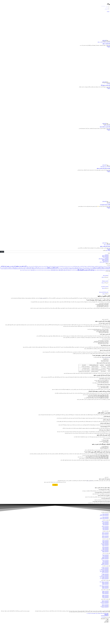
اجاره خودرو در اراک (105, 524)
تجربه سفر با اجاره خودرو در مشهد (46, 268)
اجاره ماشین (76, 267)
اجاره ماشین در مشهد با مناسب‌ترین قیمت (21, 267)
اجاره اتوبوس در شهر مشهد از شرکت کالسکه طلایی (104, 266)
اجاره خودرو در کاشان (105, 523)
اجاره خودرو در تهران (105, 513)
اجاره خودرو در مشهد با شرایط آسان (8, 266)
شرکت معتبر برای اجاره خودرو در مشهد (101, 453)
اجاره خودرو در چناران (105, 591)
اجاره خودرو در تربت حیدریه (104, 602)
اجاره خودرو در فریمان (105, 600)
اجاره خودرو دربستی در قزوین (104, 515)
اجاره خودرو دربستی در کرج (104, 514)
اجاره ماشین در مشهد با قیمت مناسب (32, 267)
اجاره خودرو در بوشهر (105, 544)
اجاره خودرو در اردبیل (105, 554)
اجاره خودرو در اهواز (105, 542)
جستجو (2, 251)
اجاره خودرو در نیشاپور (105, 601)
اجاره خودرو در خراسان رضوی (104, 581)
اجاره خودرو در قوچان (105, 584)
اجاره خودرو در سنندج (105, 557)
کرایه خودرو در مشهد (105, 259)
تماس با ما (55, 484)
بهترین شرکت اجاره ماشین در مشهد (65, 268)
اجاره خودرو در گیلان (105, 568)
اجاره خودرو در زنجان (105, 570)
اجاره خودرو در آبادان (105, 540)
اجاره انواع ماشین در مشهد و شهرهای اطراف (79, 266)
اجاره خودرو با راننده (57, 266)
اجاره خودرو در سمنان (105, 534)
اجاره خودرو (108, 83)
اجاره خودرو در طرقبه (105, 582)
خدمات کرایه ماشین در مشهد (105, 246)
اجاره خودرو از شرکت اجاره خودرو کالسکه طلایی (65, 266)
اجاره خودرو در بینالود (105, 592)
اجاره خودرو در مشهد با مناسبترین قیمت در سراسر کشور (85, 267)
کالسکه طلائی (104, 40)
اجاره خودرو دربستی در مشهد (30, 266)
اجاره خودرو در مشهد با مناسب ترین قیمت (101, 267)
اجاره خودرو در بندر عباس (104, 543)
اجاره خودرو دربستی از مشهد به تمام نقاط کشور (40, 266)
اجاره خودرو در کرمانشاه (104, 558)
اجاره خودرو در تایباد (105, 593)
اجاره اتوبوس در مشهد (95, 266)
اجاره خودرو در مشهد (105, 255)
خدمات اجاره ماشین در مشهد (27, 268)
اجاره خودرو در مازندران (104, 567)
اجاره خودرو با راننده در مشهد (51, 266)
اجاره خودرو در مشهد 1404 (105, 85)
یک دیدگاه (103, 277)
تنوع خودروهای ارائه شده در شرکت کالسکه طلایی (36, 268)
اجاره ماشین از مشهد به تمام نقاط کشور (69, 267)
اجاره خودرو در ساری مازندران (104, 569)
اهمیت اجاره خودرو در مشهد (92, 268)
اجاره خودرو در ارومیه (105, 572)
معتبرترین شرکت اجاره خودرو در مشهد (103, 168)
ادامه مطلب (108, 87)
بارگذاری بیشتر (108, 250)
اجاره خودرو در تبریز (105, 556)
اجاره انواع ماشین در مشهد (88, 266)
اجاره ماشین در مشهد (105, 256)
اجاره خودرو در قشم (105, 545)
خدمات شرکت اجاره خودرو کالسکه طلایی (18, 268)
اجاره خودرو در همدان (105, 563)
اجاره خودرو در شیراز (105, 541)
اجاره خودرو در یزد (105, 522)
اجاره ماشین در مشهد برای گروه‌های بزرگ (100, 268)
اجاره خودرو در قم (105, 528)
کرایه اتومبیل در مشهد (106, 43)
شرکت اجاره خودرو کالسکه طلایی (105, 166)
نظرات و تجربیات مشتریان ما (105, 204)
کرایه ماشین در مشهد (107, 244)
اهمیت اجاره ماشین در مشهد (84, 268)
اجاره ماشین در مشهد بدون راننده (10, 267)
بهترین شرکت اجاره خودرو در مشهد (75, 268)
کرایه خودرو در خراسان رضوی (105, 126)
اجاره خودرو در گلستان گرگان (104, 571)
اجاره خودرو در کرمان (105, 533)
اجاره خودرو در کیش (105, 548)
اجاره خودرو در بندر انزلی (104, 575)
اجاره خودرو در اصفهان (105, 521)
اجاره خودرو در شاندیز (105, 583)
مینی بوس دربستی (105, 261)
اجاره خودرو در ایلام (105, 555)
